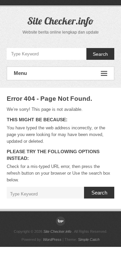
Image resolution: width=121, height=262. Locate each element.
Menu (20, 73)
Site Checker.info (60, 20)
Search (100, 54)
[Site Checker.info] (60, 221)
